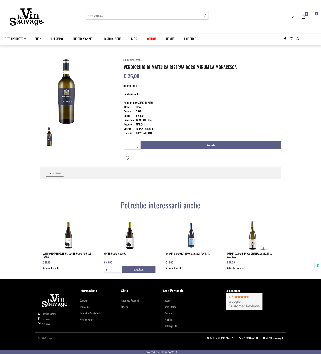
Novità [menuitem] (170, 38)
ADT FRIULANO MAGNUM (115, 253)
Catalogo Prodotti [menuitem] (130, 300)
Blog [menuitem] (134, 38)
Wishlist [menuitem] (169, 320)
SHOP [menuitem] (38, 38)
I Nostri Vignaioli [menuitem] (83, 38)
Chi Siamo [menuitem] (57, 38)
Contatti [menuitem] (84, 300)
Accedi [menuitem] (168, 300)
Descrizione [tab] (55, 173)
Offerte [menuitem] (124, 307)
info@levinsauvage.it (274, 338)
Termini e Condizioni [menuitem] (90, 313)
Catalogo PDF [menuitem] (171, 326)
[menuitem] (151, 38)
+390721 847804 (48, 314)
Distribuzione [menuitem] (112, 38)
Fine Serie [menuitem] (190, 38)
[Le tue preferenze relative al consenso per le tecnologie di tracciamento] (318, 265)
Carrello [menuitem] (168, 313)
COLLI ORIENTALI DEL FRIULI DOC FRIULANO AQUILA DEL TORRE (68, 255)
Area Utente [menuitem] (170, 307)
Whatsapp (46, 323)
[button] (205, 15)
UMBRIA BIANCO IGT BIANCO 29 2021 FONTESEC (188, 253)
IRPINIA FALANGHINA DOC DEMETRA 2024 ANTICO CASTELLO (249, 255)
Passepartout (168, 352)
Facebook (46, 319)
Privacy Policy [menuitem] (86, 320)
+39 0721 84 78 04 (249, 338)
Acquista (211, 145)
